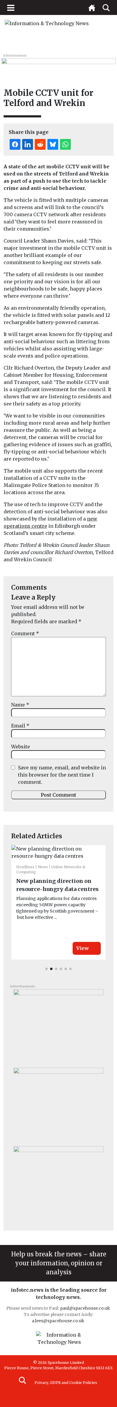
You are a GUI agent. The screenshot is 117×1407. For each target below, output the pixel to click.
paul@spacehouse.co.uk (85, 1308)
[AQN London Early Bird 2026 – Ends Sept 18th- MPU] (59, 1026)
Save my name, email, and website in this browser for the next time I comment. (62, 775)
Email (20, 726)
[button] (46, 969)
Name (20, 705)
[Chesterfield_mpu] (59, 1105)
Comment (25, 633)
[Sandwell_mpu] (59, 1183)
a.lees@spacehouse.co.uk (58, 1320)
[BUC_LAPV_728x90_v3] (58, 65)
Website (20, 747)
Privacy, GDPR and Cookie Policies (65, 1382)
